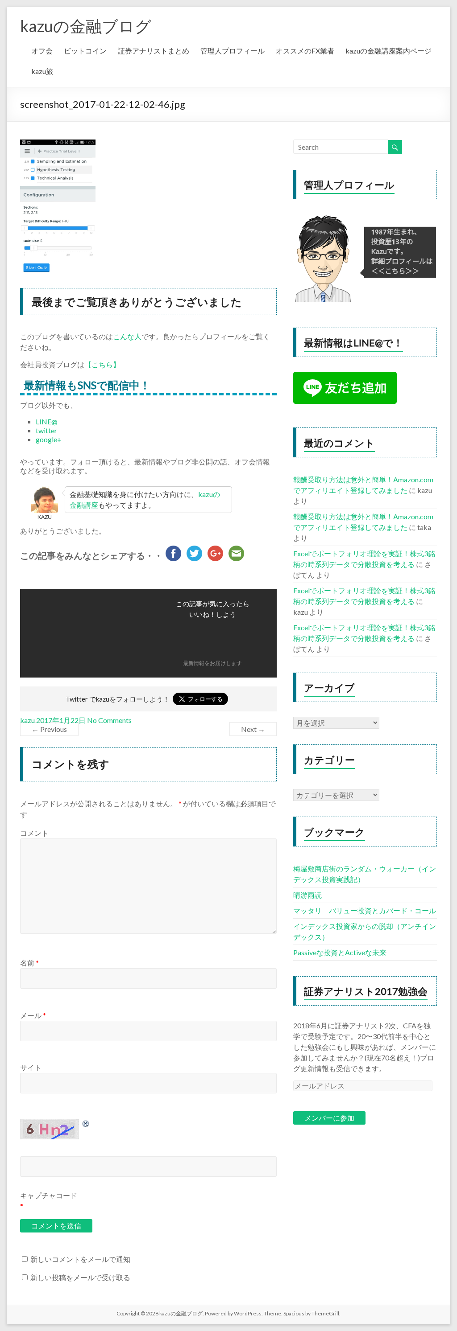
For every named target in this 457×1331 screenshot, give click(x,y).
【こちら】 (102, 364)
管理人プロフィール (232, 50)
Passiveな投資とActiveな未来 (339, 952)
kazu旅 (42, 71)
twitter (46, 430)
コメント (34, 833)
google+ (49, 439)
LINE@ (47, 421)
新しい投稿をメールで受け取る (80, 1277)
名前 (29, 962)
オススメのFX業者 (305, 50)
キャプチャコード (48, 1195)
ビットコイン (85, 50)
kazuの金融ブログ (85, 26)
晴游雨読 (307, 895)
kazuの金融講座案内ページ (388, 50)
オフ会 (42, 50)
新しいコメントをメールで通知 (80, 1259)
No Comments (109, 720)
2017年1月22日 (61, 720)
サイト (31, 1067)
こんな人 (127, 336)
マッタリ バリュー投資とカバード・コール (364, 910)
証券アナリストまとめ (153, 50)
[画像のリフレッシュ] (86, 1123)
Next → (253, 729)
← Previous (49, 729)
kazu (27, 720)
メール (33, 1015)
